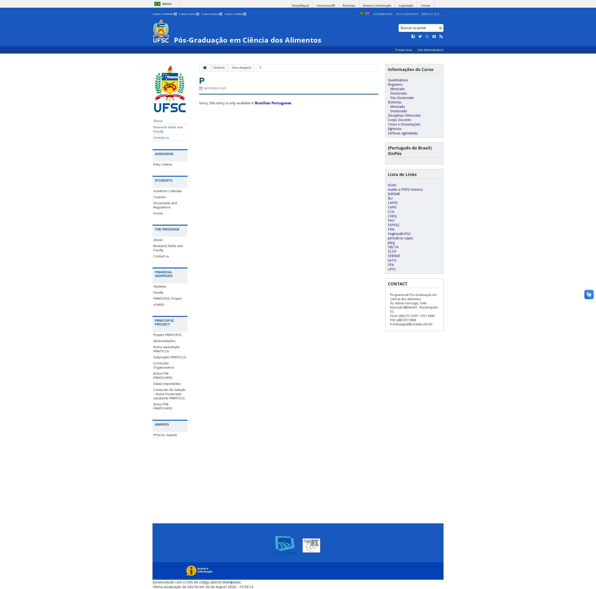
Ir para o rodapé (234, 14)
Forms (158, 213)
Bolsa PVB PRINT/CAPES (162, 375)
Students (159, 286)
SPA (391, 264)
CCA (391, 211)
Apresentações (164, 341)
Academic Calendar (167, 191)
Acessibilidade (383, 14)
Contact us (161, 137)
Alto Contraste (407, 14)
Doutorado (398, 93)
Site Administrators (430, 50)
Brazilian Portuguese (273, 103)
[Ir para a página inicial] (203, 67)
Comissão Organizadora (163, 365)
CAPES (393, 202)
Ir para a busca (211, 14)
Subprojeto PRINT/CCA (169, 357)
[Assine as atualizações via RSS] (441, 36)
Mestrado (397, 89)
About (157, 121)
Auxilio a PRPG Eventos (405, 189)
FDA (391, 229)
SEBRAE (394, 256)
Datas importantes (167, 384)
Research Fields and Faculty (168, 129)
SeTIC (392, 260)
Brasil (167, 4)
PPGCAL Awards (165, 435)
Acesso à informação (377, 5)
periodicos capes (400, 238)
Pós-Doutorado (402, 97)
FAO (391, 220)
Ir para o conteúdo (164, 14)
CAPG (392, 207)
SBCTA (393, 247)
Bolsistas (395, 102)
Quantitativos (398, 80)
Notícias (219, 68)
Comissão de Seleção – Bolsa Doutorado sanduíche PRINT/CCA (169, 394)
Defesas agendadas (403, 133)
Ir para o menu (188, 14)
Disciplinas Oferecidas (404, 115)
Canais (425, 5)
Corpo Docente (399, 120)
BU (390, 198)
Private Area (404, 50)
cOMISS (158, 304)
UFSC (392, 269)
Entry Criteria (162, 164)
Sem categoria (241, 68)
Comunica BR (326, 5)
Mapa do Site (430, 14)
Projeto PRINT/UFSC (167, 335)
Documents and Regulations (165, 205)
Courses (159, 197)
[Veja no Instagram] (434, 36)
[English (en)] (367, 14)
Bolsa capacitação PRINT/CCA (166, 349)
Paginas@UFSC (399, 233)
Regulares (395, 84)
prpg (391, 242)
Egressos (395, 128)
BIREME (394, 194)
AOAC (392, 185)
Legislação (406, 5)
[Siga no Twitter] (420, 36)
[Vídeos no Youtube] (427, 36)
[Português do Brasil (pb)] (362, 14)
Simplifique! (300, 5)
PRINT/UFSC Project (167, 298)
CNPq (392, 216)
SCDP (392, 251)
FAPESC (394, 225)
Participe (349, 5)
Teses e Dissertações (404, 124)
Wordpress (232, 582)
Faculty (158, 292)
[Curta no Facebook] (413, 36)
